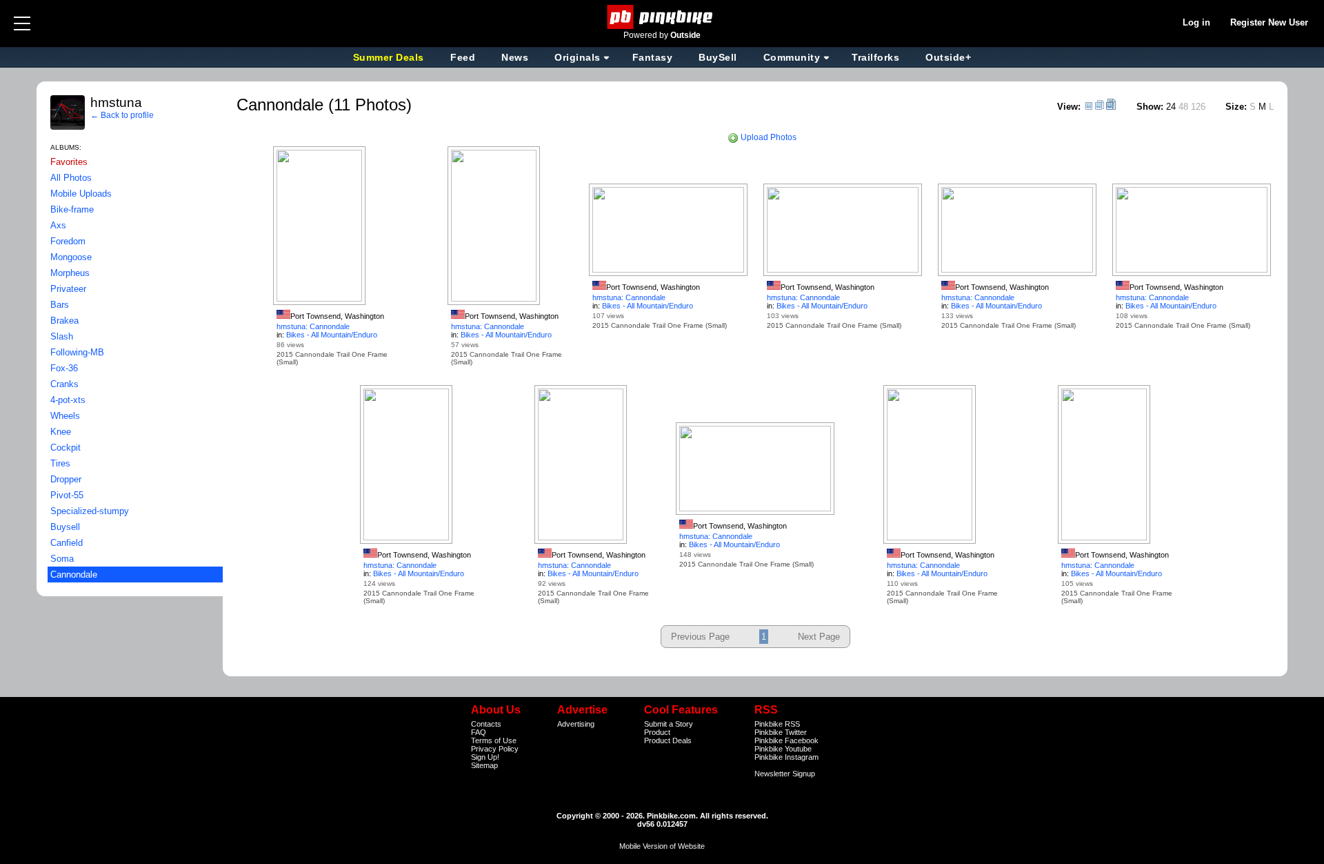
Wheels (65, 416)
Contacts (486, 724)
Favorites (69, 162)
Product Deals (668, 740)
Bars (59, 305)
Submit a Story (668, 724)
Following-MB (77, 352)
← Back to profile (122, 115)
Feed (462, 57)
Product (657, 732)
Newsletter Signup (784, 773)
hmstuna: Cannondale (313, 326)
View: (1069, 106)
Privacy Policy (495, 749)
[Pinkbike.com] (662, 17)
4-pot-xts (68, 400)
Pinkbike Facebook (786, 740)
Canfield (66, 543)
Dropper (65, 479)
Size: (1236, 106)
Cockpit (65, 447)
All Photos (71, 178)
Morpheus (70, 273)
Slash (61, 336)
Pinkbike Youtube (783, 749)
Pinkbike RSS (777, 724)
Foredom (68, 241)
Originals (577, 57)
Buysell (65, 527)
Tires (60, 463)
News (514, 57)
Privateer (68, 289)
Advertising (575, 724)
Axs (58, 225)
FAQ (478, 732)
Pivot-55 (66, 495)
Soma (62, 558)
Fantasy (652, 57)
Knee (60, 431)
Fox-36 (64, 368)
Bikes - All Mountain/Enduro (331, 335)
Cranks (64, 384)
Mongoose (71, 257)
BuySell (718, 57)
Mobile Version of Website (662, 846)
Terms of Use (493, 740)
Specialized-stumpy (89, 511)
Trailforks (875, 57)
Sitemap (484, 765)
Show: (1149, 106)
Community (792, 57)
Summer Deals (390, 57)
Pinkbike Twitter (780, 732)
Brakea (64, 320)
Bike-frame (72, 209)
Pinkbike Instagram (786, 757)
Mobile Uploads (81, 193)
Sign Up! (485, 757)
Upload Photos (767, 137)
